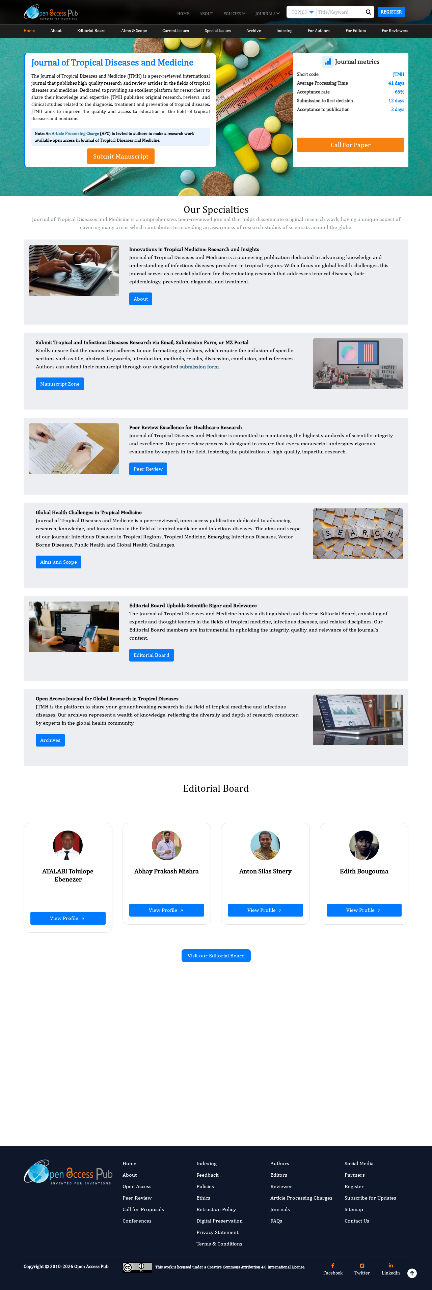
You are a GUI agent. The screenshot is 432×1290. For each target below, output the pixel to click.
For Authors (319, 30)
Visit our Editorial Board (216, 955)
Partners (355, 1175)
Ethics (203, 1198)
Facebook (333, 1272)
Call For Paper (351, 144)
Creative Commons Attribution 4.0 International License (255, 1267)
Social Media (359, 1163)
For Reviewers (395, 30)
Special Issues (218, 30)
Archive (253, 30)
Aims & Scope (134, 30)
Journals (265, 13)
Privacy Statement (217, 1232)
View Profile (65, 918)
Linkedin (391, 1272)
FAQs (276, 1220)
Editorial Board (91, 30)
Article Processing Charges (301, 1198)
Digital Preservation (219, 1220)
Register (391, 12)
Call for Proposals (143, 1209)
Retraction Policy (216, 1209)
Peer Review (148, 469)
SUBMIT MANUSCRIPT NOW (283, 1100)
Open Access (137, 1186)
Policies (232, 13)
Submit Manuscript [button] (120, 156)
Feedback (207, 1175)
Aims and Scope (58, 562)
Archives (50, 740)
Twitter (362, 1272)
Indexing (284, 30)
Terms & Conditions (219, 1243)
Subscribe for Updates (370, 1198)
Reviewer (281, 1186)
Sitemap (354, 1209)
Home (183, 13)
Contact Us (357, 1220)
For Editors (356, 30)
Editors (278, 1175)
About (206, 13)
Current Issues (175, 30)
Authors (279, 1163)
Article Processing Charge (75, 133)
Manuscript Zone (60, 384)
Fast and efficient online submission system (175, 1100)
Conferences (137, 1220)
